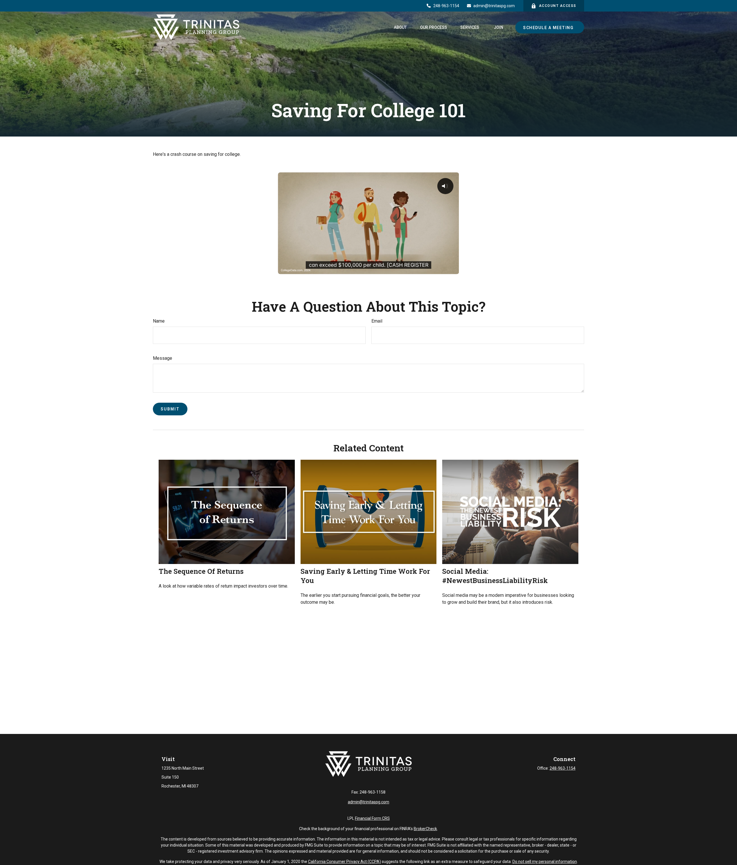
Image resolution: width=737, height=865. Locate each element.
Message (162, 358)
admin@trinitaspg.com (494, 5)
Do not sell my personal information (544, 861)
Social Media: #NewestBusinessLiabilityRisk (495, 576)
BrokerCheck (425, 828)
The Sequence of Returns (201, 571)
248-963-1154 (446, 5)
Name (159, 321)
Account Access (557, 6)
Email (376, 321)
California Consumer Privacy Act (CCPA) (344, 861)
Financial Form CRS (372, 818)
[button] (400, 27)
